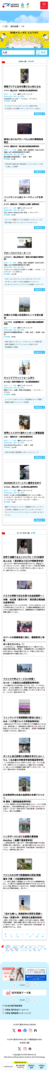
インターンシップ (31, 945)
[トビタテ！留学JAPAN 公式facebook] (25, 1030)
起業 (30, 947)
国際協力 (16, 949)
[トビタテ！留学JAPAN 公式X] (14, 1030)
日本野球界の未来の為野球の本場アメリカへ (23, 796)
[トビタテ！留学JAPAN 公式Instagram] (30, 1030)
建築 (11, 949)
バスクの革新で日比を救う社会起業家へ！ (24, 595)
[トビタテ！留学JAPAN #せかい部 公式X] (19, 1048)
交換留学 (14, 947)
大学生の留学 (42, 1066)
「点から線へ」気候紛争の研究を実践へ (22, 913)
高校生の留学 (31, 1066)
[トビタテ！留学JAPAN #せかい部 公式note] (30, 1049)
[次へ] (43, 936)
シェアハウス (23, 950)
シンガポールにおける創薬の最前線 (20, 836)
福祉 (12, 950)
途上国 (7, 950)
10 (17, 936)
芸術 (34, 950)
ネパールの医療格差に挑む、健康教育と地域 (24, 639)
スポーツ (35, 947)
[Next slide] (35, 985)
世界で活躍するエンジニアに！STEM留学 (23, 556)
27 (30, 936)
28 (37, 936)
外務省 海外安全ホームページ (15, 1009)
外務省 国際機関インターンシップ (16, 1013)
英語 (45, 949)
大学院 (21, 947)
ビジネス (39, 949)
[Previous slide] (14, 985)
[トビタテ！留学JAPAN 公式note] (35, 1030)
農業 (17, 950)
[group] (13, 974)
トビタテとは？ (8, 1066)
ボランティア (41, 945)
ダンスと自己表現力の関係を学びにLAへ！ (24, 756)
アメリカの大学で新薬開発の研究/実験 (22, 874)
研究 (23, 945)
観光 (30, 950)
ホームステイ (16, 945)
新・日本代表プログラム (20, 1065)
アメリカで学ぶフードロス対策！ (19, 678)
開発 (34, 949)
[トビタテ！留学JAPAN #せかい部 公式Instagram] (25, 1048)
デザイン (42, 947)
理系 (26, 947)
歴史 (39, 950)
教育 (7, 949)
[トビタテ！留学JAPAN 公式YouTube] (19, 1030)
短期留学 (8, 945)
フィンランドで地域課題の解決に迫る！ (22, 717)
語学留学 (8, 947)
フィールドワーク (26, 949)
